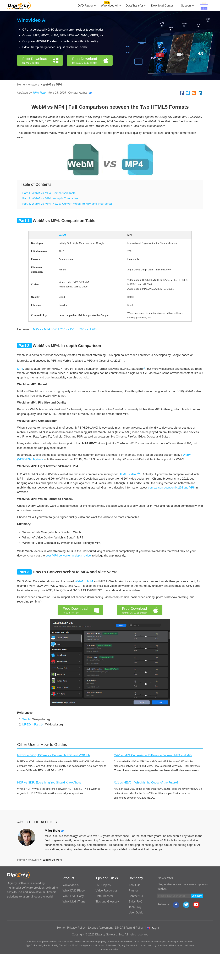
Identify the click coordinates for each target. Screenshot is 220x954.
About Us (134, 885)
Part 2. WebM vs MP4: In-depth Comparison (50, 198)
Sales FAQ (135, 901)
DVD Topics (103, 885)
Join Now (197, 895)
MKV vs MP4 (41, 329)
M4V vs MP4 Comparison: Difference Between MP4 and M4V (153, 755)
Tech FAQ (135, 907)
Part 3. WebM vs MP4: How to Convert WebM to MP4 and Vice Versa (67, 203)
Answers (33, 84)
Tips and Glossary (107, 901)
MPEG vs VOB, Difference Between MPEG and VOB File (53, 755)
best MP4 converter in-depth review (68, 555)
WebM (26, 719)
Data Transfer (134, 5)
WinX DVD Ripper (74, 890)
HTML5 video (130, 474)
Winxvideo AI (109, 5)
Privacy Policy (76, 927)
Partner (133, 890)
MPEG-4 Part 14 (32, 724)
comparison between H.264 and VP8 (171, 487)
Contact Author (77, 92)
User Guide (136, 912)
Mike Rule (39, 92)
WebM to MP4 (84, 581)
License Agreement (100, 927)
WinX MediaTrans (74, 901)
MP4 (20, 368)
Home (21, 84)
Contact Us (136, 896)
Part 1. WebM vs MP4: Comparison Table (48, 193)
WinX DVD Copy (73, 896)
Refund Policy (135, 927)
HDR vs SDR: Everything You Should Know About (49, 782)
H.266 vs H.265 (86, 329)
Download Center (162, 5)
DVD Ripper (85, 5)
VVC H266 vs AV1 (63, 329)
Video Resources (107, 890)
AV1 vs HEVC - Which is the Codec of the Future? (146, 782)
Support (186, 5)
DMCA (119, 927)
